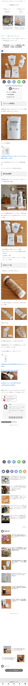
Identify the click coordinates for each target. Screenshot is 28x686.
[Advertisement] (14, 440)
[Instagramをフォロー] (17, 417)
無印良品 (15, 421)
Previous (1, 22)
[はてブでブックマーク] (14, 81)
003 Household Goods (7, 421)
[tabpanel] (7, 22)
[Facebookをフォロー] (14, 417)
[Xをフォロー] (12, 417)
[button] (24, 81)
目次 (13, 88)
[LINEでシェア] (19, 81)
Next (27, 22)
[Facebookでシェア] (9, 81)
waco (10, 404)
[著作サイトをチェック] (10, 417)
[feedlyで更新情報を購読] (19, 417)
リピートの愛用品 (12, 92)
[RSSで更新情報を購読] (21, 417)
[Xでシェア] (4, 81)
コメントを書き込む (14, 670)
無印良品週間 (11, 94)
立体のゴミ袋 (11, 97)
